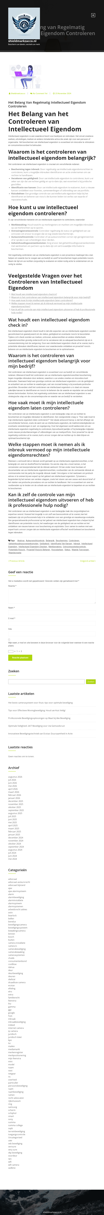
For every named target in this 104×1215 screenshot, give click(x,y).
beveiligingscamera (17, 924)
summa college (15, 1125)
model (11, 1064)
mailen (11, 1046)
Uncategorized (15, 1137)
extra (10, 994)
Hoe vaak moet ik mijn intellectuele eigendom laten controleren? (42, 300)
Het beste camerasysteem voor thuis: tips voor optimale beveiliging (40, 702)
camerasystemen (16, 955)
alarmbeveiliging (16, 897)
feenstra (12, 1000)
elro (10, 991)
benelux (12, 921)
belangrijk (50, 540)
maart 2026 (13, 792)
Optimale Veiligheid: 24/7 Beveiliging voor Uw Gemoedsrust (36, 725)
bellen (11, 918)
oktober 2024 (14, 843)
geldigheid (44, 543)
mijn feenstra (14, 1058)
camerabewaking (16, 952)
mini (10, 1061)
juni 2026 (12, 782)
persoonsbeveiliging (18, 1085)
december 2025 (15, 801)
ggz (9, 1009)
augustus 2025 (15, 813)
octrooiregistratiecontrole (74, 546)
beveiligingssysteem (17, 927)
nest (10, 1070)
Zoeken (13, 671)
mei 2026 (12, 786)
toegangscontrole (16, 1134)
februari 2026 (14, 795)
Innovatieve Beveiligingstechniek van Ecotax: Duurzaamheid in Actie (40, 733)
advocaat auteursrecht (19, 882)
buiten (11, 939)
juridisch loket (15, 1037)
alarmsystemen (15, 906)
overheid (12, 1079)
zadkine (11, 1167)
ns (9, 1076)
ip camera (13, 1031)
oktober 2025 (14, 807)
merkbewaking (55, 546)
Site (10, 629)
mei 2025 (12, 822)
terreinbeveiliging (16, 1131)
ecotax (11, 985)
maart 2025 (13, 828)
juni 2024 (12, 855)
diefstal (11, 979)
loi (9, 1043)
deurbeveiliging (15, 973)
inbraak (11, 1019)
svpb (10, 1128)
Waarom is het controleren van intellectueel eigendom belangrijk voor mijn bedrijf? (51, 297)
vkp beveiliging (15, 1152)
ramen (11, 1095)
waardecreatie (14, 553)
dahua (11, 967)
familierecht (14, 997)
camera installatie (16, 942)
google (11, 1012)
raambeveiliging (15, 1091)
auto (10, 912)
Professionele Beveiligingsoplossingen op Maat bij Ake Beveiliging (39, 718)
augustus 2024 (15, 849)
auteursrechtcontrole (35, 540)
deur (10, 970)
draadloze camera (16, 982)
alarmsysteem (15, 903)
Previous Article (16, 561)
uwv (10, 1140)
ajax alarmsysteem (17, 891)
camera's (12, 946)
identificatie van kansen (61, 543)
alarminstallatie (15, 900)
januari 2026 (14, 798)
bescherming (61, 540)
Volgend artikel (87, 561)
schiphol (12, 1113)
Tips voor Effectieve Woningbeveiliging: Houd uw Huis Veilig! (36, 710)
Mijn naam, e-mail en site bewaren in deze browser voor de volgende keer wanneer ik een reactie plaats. (51, 644)
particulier (13, 1082)
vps (10, 1158)
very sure (12, 1149)
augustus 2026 (15, 776)
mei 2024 (12, 859)
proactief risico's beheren (38, 550)
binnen (11, 933)
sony (10, 1119)
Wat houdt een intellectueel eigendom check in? (34, 294)
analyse (20, 540)
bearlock (12, 915)
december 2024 (15, 837)
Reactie (12, 586)
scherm (11, 1110)
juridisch (12, 1034)
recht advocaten (16, 1098)
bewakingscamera (16, 930)
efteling (11, 988)
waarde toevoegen (80, 550)
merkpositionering (17, 1055)
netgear (12, 1073)
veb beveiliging (15, 1143)
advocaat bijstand (16, 885)
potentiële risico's (16, 550)
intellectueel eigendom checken (33, 546)
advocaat (12, 879)
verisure (12, 1146)
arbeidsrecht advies (17, 909)
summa (11, 1122)
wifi (9, 1161)
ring (10, 1104)
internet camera (16, 1028)
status (67, 550)
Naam (11, 608)
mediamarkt (14, 1049)
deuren (11, 976)
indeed (11, 1025)
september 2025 (16, 810)
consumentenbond (17, 961)
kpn (10, 1040)
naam (11, 1067)
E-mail (11, 618)
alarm (11, 894)
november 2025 (15, 804)
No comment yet (40, 93)
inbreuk (76, 543)
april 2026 (13, 789)
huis (10, 1015)
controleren (74, 540)
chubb (11, 958)
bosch (11, 936)
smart (11, 1116)
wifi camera (13, 1164)
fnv (9, 1003)
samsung (12, 1107)
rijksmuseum (14, 1101)
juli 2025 (12, 816)
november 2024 (15, 840)
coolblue (12, 964)
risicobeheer (57, 550)
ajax (10, 888)
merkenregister (15, 1052)
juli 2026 (12, 779)
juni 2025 (12, 819)
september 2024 (16, 846)
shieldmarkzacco (18, 93)
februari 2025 (14, 831)
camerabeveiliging (17, 949)
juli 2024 (12, 852)
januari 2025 (14, 834)
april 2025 (13, 825)
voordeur (12, 1155)
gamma (11, 1006)
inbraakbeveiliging (17, 1022)
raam (10, 1088)
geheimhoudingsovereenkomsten (23, 543)
